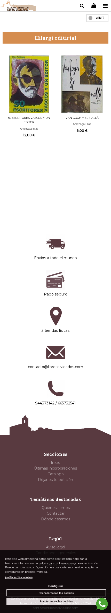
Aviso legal (55, 547)
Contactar (56, 513)
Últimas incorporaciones (55, 468)
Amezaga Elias (29, 128)
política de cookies (19, 577)
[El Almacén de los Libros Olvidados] (18, 6)
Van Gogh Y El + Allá (82, 118)
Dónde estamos (55, 519)
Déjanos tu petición (55, 479)
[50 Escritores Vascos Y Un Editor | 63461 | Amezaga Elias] (29, 84)
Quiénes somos (56, 507)
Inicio (55, 462)
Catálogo (55, 474)
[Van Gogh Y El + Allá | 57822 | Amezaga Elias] (82, 84)
